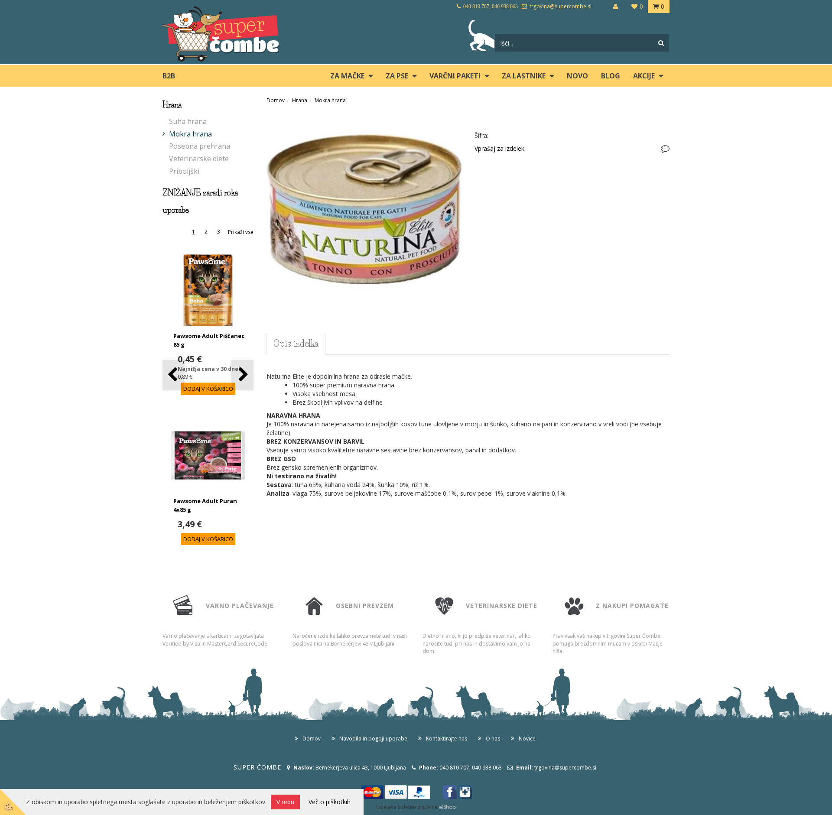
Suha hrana (188, 121)
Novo (577, 76)
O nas (493, 738)
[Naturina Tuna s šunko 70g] (364, 209)
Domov (275, 100)
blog (610, 76)
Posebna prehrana (199, 146)
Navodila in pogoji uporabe (373, 738)
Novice (527, 738)
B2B (168, 76)
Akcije (644, 76)
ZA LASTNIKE (524, 76)
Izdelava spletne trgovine (407, 807)
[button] (242, 375)
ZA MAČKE (347, 76)
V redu (285, 802)
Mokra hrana (190, 134)
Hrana (299, 100)
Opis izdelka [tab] (295, 343)
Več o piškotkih (330, 802)
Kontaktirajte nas (446, 738)
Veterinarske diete (199, 158)
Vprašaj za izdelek (499, 148)
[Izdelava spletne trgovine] (447, 807)
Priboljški (184, 171)
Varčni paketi (455, 76)
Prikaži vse (241, 232)
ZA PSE (397, 76)
